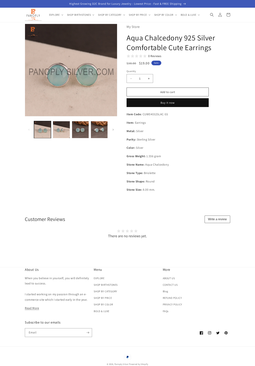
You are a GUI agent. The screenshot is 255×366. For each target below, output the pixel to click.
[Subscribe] (88, 332)
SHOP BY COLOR (103, 304)
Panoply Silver (121, 364)
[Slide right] (113, 130)
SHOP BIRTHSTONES (106, 284)
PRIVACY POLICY (172, 304)
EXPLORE (99, 278)
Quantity (131, 71)
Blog (165, 291)
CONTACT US (170, 284)
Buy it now (168, 102)
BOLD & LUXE (101, 311)
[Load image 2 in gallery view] (61, 129)
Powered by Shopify (138, 364)
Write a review (217, 219)
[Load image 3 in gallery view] (80, 129)
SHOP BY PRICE (103, 298)
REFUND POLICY (172, 298)
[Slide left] (29, 130)
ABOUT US (169, 278)
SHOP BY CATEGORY (105, 291)
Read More (32, 308)
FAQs (166, 311)
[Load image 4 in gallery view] (99, 129)
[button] (56, 15)
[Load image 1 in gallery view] (42, 129)
